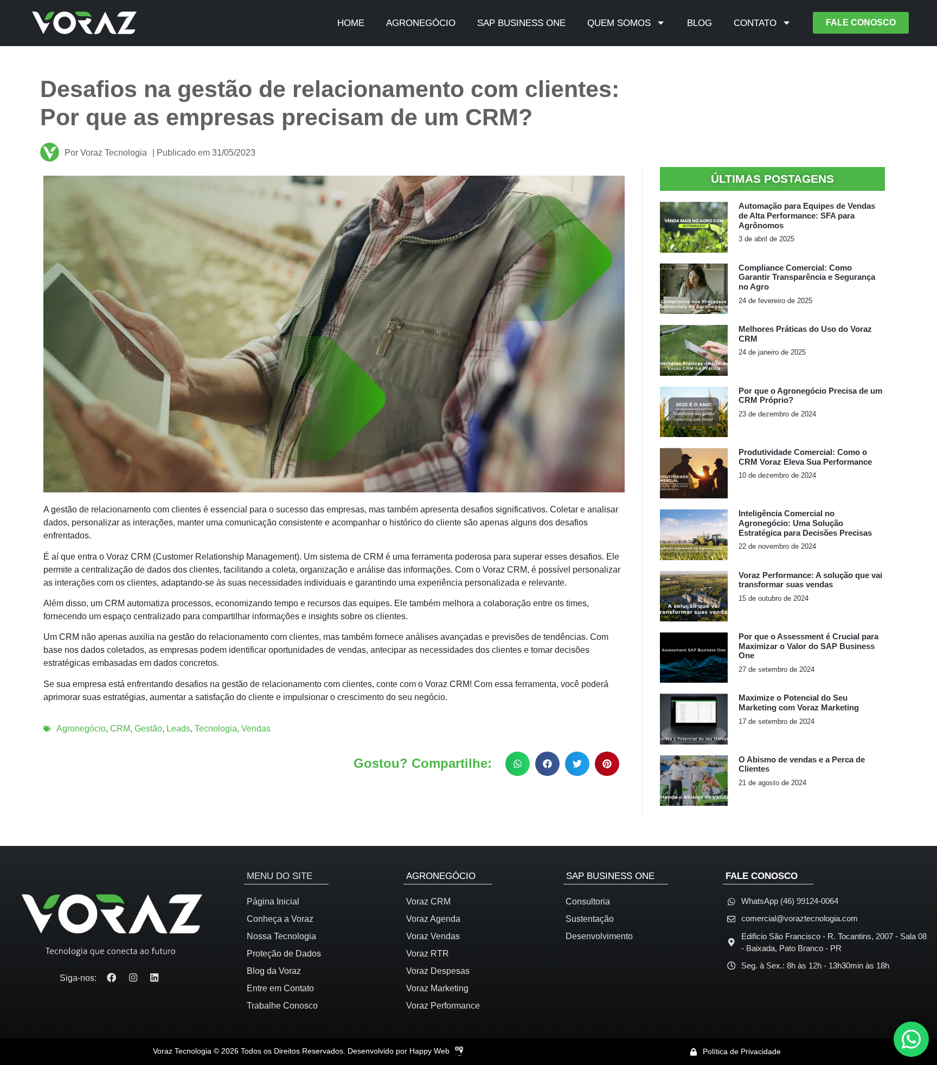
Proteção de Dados (284, 953)
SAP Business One (521, 22)
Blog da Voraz (274, 971)
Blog (699, 22)
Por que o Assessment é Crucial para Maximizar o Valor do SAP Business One (808, 646)
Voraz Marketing (437, 988)
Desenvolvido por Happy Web (399, 1051)
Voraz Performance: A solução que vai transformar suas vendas (810, 580)
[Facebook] (111, 977)
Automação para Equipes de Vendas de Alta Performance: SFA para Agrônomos (807, 215)
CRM (120, 728)
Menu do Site (279, 875)
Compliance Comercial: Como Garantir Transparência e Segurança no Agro (807, 277)
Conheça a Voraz (280, 918)
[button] (517, 764)
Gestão (148, 728)
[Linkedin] (154, 977)
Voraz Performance (443, 1005)
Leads (178, 728)
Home (350, 22)
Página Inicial (273, 901)
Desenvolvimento (599, 936)
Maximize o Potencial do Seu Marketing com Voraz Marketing (799, 703)
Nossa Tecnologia (281, 936)
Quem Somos (619, 22)
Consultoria (588, 901)
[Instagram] (133, 977)
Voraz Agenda (433, 918)
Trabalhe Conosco (282, 1005)
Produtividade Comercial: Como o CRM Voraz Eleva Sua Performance (805, 457)
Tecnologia (216, 728)
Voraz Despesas (438, 971)
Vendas (256, 728)
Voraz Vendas (433, 936)
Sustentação (590, 918)
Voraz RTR (427, 953)
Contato (755, 22)
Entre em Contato (280, 988)
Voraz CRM (428, 901)
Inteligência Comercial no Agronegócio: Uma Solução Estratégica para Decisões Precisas (805, 523)
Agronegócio (420, 22)
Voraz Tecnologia (106, 152)
